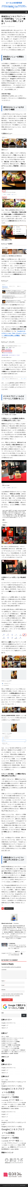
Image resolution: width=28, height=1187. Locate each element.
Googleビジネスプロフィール (8, 1023)
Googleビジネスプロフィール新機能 (10, 1041)
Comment (3, 969)
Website (3, 989)
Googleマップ (4, 1025)
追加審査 (11, 1053)
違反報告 (16, 1053)
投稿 (2, 1051)
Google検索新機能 (16, 1045)
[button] (26, 12)
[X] (2, 1060)
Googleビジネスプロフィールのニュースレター (12, 1038)
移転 (13, 1051)
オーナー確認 (4, 1046)
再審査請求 (22, 1050)
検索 (2, 1013)
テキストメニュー (9, 908)
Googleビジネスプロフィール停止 (9, 1040)
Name (3, 981)
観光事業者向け (5, 1053)
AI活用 (7, 1036)
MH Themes (22, 1185)
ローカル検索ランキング (14, 1050)
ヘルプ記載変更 (4, 1050)
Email (2, 985)
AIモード (3, 1036)
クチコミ (10, 1046)
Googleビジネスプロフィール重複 (9, 1043)
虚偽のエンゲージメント (20, 1051)
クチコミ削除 (16, 1046)
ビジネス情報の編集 (15, 1048)
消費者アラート (7, 1051)
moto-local (12, 26)
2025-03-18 (5, 26)
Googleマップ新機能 (6, 1045)
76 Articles (16, 923)
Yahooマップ (4, 1028)
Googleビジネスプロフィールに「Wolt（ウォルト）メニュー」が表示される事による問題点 (13, 333)
